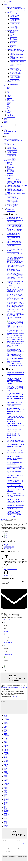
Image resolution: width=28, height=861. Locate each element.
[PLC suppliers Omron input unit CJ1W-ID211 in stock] (15, 441)
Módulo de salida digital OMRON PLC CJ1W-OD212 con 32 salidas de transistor (14, 380)
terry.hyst (6, 631)
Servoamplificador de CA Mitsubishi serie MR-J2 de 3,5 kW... (15, 278)
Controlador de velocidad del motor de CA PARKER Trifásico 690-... (15, 262)
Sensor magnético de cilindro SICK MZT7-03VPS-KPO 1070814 (15, 291)
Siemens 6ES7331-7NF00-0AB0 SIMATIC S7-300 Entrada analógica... (14, 345)
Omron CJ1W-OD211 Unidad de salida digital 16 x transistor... (14, 327)
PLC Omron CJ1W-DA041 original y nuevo (15, 476)
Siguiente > (5, 519)
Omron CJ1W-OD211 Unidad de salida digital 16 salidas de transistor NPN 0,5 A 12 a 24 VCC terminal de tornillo (15, 396)
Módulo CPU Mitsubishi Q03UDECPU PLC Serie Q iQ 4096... (14, 317)
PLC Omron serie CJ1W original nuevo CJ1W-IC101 (15, 467)
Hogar (5, 129)
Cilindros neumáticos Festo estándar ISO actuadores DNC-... (15, 299)
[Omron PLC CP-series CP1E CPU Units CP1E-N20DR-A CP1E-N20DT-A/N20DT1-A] (15, 508)
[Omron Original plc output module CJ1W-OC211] (15, 431)
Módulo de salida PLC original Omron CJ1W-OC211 (14, 435)
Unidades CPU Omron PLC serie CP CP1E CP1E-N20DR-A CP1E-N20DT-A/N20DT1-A (15, 513)
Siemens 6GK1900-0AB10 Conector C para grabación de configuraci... (15, 364)
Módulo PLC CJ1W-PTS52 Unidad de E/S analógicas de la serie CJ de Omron (15, 501)
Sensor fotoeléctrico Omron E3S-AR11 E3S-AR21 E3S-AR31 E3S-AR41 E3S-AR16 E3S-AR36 (15, 488)
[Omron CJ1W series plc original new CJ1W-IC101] (15, 464)
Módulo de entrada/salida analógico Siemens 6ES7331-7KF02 (15, 220)
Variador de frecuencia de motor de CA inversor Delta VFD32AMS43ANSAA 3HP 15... (15, 308)
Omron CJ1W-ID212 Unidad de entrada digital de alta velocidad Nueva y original (15, 411)
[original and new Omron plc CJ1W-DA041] (15, 472)
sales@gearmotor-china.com (10, 569)
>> (9, 519)
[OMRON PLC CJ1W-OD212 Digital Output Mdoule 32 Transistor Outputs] (15, 375)
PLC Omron (6, 133)
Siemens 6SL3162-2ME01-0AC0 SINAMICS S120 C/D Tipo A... (14, 336)
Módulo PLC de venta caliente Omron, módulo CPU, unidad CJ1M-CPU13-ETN (15, 424)
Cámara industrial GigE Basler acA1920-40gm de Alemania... (14, 270)
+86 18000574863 (8, 575)
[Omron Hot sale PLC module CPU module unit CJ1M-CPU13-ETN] (15, 419)
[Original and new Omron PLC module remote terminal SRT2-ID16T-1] (15, 453)
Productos (6, 130)
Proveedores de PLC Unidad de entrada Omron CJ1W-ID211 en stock (15, 446)
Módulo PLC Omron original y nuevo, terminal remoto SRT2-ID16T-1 (14, 458)
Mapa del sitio (7, 619)
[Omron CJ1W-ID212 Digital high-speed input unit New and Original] (15, 405)
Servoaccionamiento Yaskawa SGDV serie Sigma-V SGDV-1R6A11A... (15, 230)
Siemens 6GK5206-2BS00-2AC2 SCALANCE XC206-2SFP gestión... (15, 355)
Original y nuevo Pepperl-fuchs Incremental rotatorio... (14, 244)
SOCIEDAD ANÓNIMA (10, 131)
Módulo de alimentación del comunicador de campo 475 (13, 236)
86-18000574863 (8, 654)
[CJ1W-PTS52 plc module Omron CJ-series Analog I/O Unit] (15, 496)
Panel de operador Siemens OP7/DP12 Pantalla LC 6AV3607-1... (15, 253)
